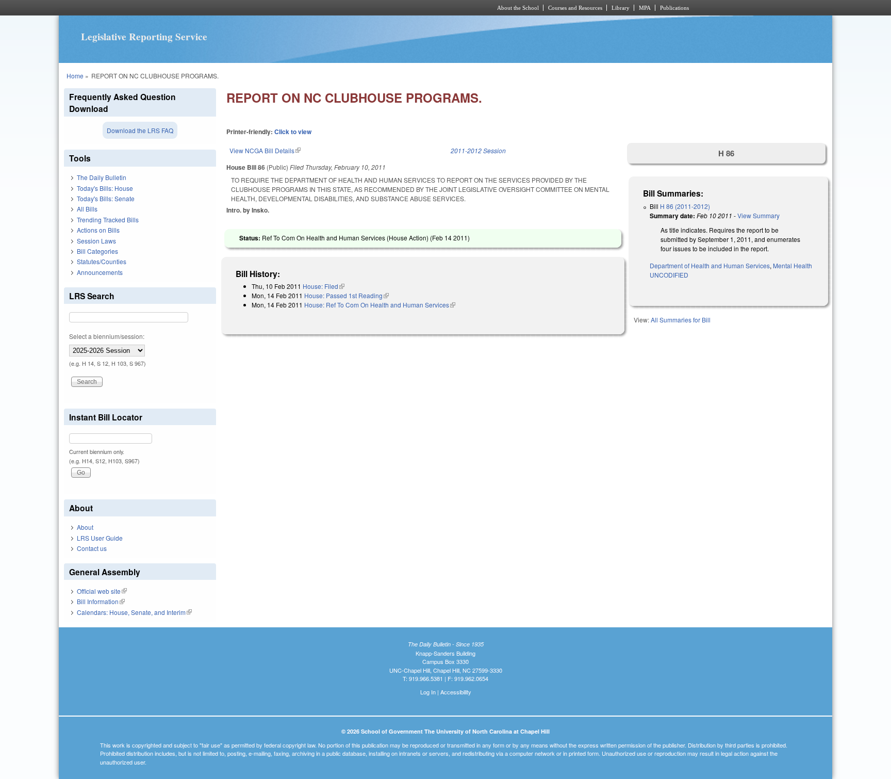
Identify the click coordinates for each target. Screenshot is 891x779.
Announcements (100, 272)
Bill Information (101, 601)
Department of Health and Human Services (710, 265)
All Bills (87, 208)
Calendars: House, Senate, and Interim (134, 612)
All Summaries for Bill (681, 319)
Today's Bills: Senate (106, 198)
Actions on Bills (98, 229)
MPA (645, 8)
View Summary (758, 215)
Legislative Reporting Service (144, 36)
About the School (518, 8)
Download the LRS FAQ (140, 130)
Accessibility (455, 692)
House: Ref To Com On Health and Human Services (379, 304)
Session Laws (96, 240)
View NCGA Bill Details (265, 150)
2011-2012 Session (478, 150)
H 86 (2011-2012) (685, 206)
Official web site (102, 591)
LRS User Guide (100, 537)
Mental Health (792, 265)
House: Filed (323, 286)
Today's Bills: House (105, 188)
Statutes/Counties (101, 261)
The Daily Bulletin (101, 177)
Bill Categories (97, 251)
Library (621, 8)
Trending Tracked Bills (108, 219)
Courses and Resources (575, 8)
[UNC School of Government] (309, 7)
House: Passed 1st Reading (346, 295)
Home (75, 75)
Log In (428, 692)
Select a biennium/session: (106, 336)
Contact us (92, 548)
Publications (674, 8)
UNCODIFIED (669, 274)
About (85, 527)
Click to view (292, 131)
